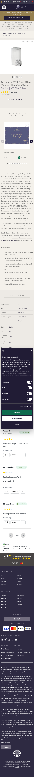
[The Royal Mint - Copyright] (4, 7)
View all (3, 608)
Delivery (3, 598)
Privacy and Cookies (7, 655)
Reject (17, 424)
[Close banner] (31, 350)
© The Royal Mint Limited (12, 761)
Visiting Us (20, 604)
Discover (19, 578)
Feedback (6, 747)
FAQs (19, 601)
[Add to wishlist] (27, 125)
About (19, 581)
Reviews (3, 601)
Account (3, 595)
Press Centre (5, 649)
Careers (3, 585)
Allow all (17, 412)
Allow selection (17, 418)
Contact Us (20, 655)
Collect (3, 578)
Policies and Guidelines (7, 652)
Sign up (17, 619)
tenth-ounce (12, 240)
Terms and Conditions (23, 652)
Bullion (14, 33)
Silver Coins (7, 35)
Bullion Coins (21, 33)
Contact (19, 585)
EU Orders (20, 595)
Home (4, 33)
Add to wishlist (16, 99)
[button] (30, 7)
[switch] (29, 387)
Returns (19, 598)
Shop (2, 575)
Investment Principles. (14, 705)
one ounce (15, 238)
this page (29, 738)
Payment (3, 604)
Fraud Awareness (6, 658)
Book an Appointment (17, 18)
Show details (24, 406)
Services (3, 581)
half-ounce (22, 238)
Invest (9, 33)
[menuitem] (14, 7)
